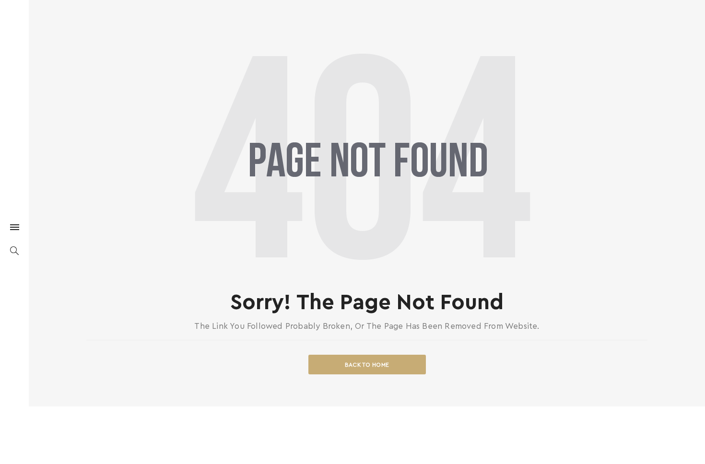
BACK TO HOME (367, 365)
